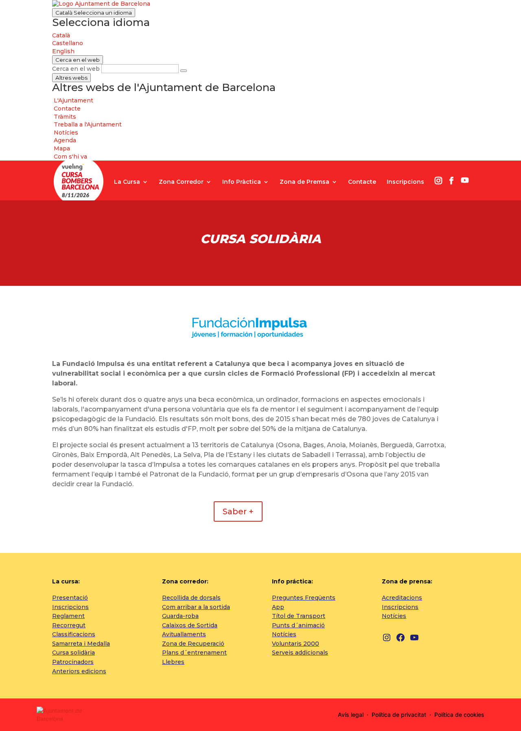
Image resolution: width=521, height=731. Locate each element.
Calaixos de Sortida (189, 625)
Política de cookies (459, 714)
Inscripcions (405, 182)
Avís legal (350, 714)
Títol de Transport (298, 616)
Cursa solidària (73, 652)
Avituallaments (184, 634)
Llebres (173, 662)
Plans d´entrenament (194, 652)
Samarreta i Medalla (81, 643)
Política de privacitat (399, 714)
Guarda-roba (180, 616)
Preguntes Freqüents (303, 597)
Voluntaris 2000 (295, 643)
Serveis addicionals (300, 652)
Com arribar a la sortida (196, 607)
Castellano (67, 43)
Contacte (362, 182)
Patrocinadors (73, 662)
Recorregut (68, 625)
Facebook (451, 180)
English (63, 51)
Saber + (238, 511)
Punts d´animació (298, 625)
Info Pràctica (241, 182)
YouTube (465, 180)
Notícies (284, 634)
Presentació (70, 597)
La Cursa (127, 182)
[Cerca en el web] (183, 71)
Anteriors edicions (79, 671)
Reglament (68, 616)
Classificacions (73, 634)
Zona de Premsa (304, 182)
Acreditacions (402, 597)
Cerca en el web (76, 68)
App (278, 607)
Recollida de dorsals (191, 597)
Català (93, 12)
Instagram (438, 180)
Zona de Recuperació (193, 643)
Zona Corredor (181, 182)
